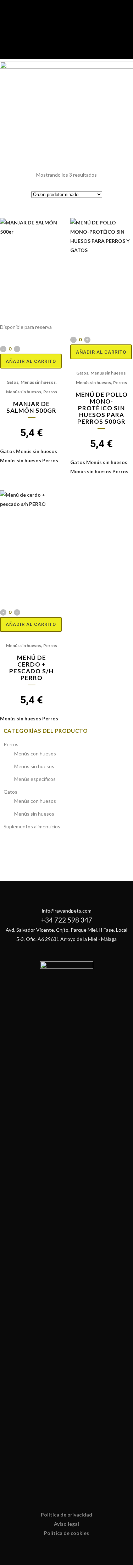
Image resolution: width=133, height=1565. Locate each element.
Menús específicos (35, 779)
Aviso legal (66, 1524)
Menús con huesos (35, 753)
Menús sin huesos (38, 382)
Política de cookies (66, 1533)
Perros (50, 391)
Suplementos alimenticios (32, 826)
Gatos (12, 382)
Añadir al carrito (31, 361)
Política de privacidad (66, 1515)
